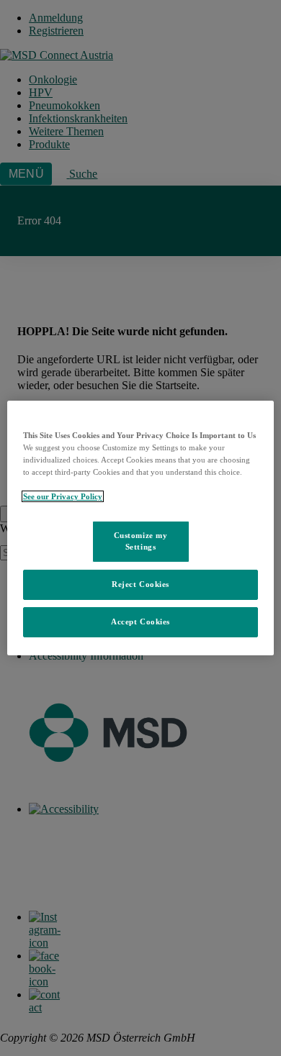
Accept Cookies (140, 621)
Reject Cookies (140, 584)
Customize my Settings (141, 541)
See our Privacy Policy (62, 496)
